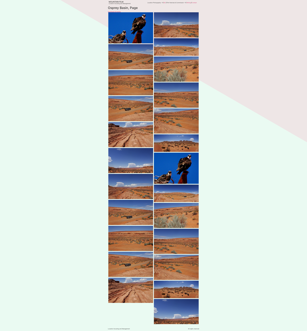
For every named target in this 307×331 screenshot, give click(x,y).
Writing (189, 2)
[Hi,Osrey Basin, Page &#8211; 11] (130, 160)
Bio (165, 2)
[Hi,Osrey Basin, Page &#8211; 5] (130, 56)
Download (110, 14)
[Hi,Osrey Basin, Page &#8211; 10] (176, 143)
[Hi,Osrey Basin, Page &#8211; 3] (176, 24)
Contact (194, 2)
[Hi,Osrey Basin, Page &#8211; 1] (130, 134)
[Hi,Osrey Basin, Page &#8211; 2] (176, 47)
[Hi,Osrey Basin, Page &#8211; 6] (176, 121)
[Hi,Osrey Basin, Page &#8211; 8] (130, 82)
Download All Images (114, 11)
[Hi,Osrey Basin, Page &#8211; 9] (176, 69)
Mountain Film (116, 2)
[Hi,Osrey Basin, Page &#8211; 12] (130, 27)
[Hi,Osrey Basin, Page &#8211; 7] (130, 108)
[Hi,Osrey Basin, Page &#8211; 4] (176, 95)
